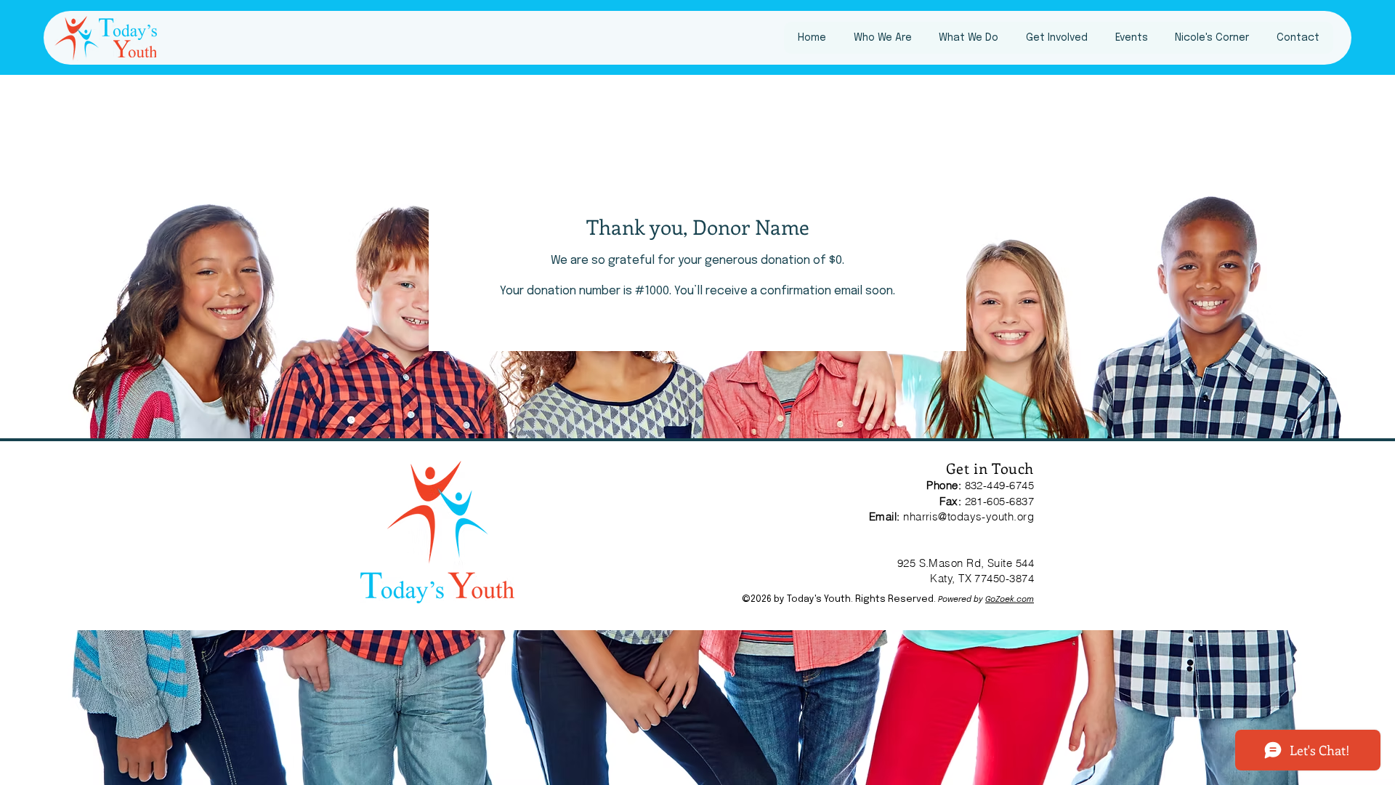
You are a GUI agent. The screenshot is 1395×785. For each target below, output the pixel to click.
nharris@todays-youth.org (968, 516)
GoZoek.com (1009, 599)
